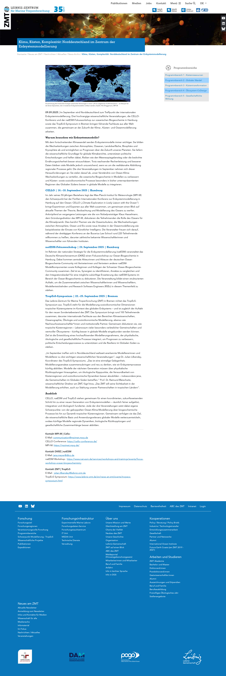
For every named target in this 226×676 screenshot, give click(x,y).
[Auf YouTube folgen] (20, 506)
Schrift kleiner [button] (174, 10)
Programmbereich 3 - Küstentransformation (186, 85)
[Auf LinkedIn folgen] (26, 506)
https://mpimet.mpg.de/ (66, 445)
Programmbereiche (185, 67)
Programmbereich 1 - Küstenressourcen (184, 75)
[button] (203, 3)
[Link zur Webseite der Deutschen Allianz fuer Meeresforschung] (76, 657)
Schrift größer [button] (160, 10)
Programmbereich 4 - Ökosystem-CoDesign (186, 90)
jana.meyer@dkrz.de (63, 455)
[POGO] (130, 657)
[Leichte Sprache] (198, 10)
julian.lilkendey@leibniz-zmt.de (70, 472)
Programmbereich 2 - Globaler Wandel (183, 80)
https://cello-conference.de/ (82, 441)
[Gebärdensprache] (205, 10)
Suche (189, 3)
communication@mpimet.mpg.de (70, 437)
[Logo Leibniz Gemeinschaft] (192, 657)
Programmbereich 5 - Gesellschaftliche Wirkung (183, 97)
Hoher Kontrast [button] (189, 10)
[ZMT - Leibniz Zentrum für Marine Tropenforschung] (33, 7)
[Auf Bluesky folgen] (33, 506)
